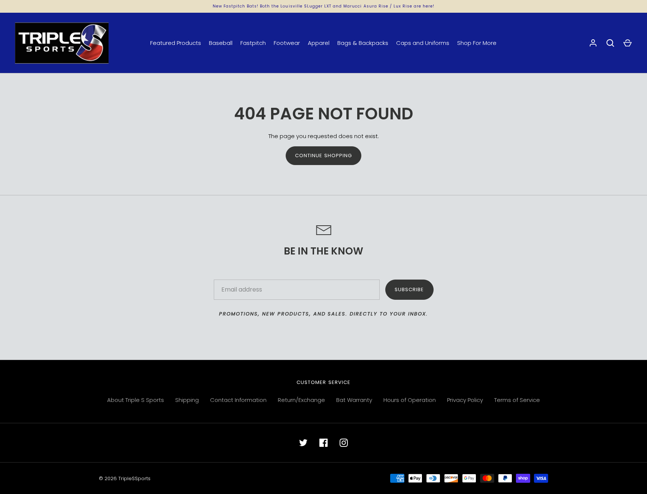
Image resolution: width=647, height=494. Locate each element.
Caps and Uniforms (422, 43)
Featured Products (175, 43)
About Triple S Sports (135, 400)
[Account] (593, 43)
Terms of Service (517, 400)
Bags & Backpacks (362, 43)
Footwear (287, 43)
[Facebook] (323, 442)
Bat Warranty (354, 400)
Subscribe (409, 289)
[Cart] (627, 43)
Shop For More (476, 43)
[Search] (610, 43)
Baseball (221, 43)
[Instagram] (343, 442)
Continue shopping (323, 155)
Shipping (187, 400)
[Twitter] (303, 442)
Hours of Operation (409, 400)
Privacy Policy (465, 400)
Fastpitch (253, 43)
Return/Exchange (301, 400)
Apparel (318, 43)
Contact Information (238, 400)
